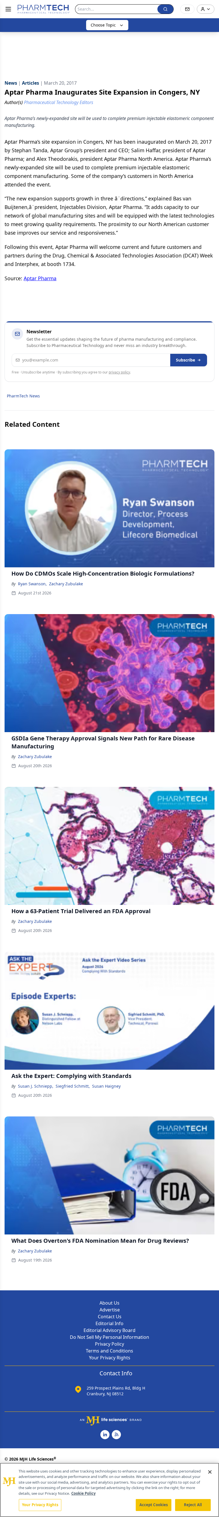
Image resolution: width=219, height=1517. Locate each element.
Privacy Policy (109, 1344)
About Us (109, 1303)
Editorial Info (109, 1323)
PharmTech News (23, 396)
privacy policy (119, 372)
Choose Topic (103, 25)
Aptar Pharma (40, 278)
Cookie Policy (83, 1493)
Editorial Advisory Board (109, 1330)
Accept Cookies (153, 1504)
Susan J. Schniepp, (35, 1086)
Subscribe (185, 360)
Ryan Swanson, (32, 583)
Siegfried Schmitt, (73, 1086)
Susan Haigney (106, 1086)
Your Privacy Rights (109, 1357)
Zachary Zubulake (66, 583)
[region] (109, 1490)
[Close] (210, 1472)
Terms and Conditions (109, 1351)
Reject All (193, 1504)
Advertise (110, 1310)
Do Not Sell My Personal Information (109, 1337)
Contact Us (109, 1316)
